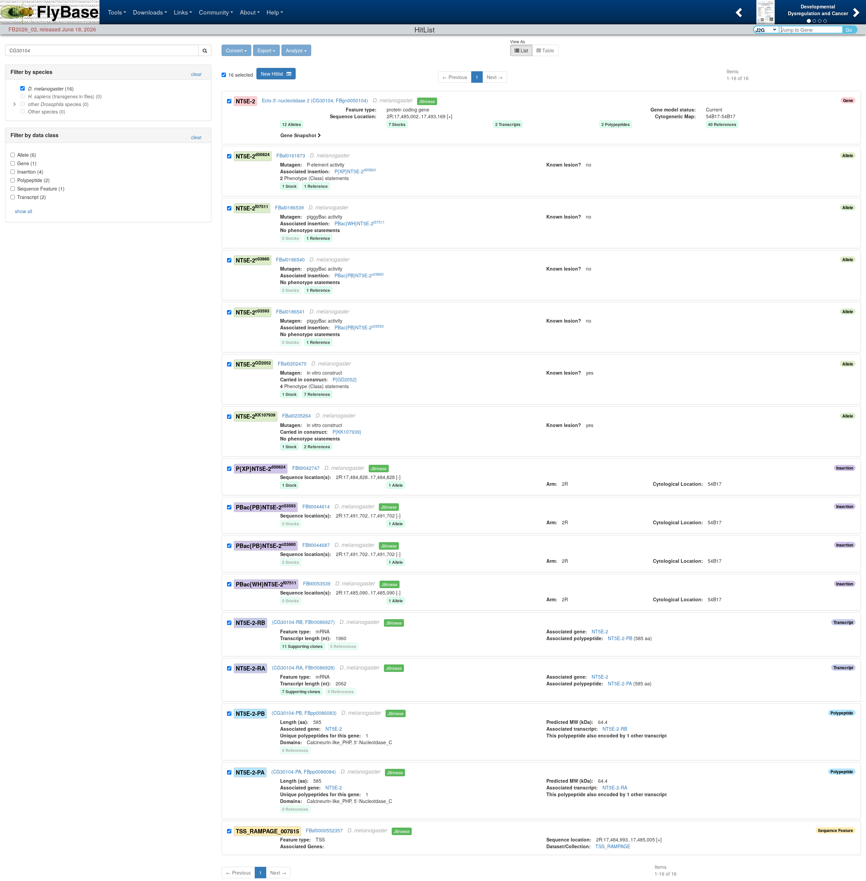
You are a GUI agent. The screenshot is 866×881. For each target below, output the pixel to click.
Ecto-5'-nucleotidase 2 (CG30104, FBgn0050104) (315, 100)
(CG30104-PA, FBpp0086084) (303, 771)
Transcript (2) (31, 197)
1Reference (316, 186)
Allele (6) (26, 154)
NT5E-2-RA (250, 668)
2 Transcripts (508, 124)
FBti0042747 (306, 467)
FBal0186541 (290, 311)
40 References (722, 124)
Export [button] (264, 50)
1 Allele (396, 485)
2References (317, 447)
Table (547, 50)
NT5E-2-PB (250, 713)
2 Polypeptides (615, 124)
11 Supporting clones (302, 646)
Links (181, 12)
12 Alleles (291, 124)
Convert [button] (234, 50)
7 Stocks (397, 124)
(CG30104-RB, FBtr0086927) (303, 622)
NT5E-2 (245, 101)
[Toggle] (14, 104)
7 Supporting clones (301, 691)
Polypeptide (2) (33, 180)
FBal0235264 (296, 415)
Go (849, 29)
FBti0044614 (316, 506)
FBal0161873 (290, 155)
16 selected (240, 74)
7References (317, 394)
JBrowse (427, 101)
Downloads (148, 12)
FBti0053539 (317, 583)
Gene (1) (27, 163)
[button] (738, 10)
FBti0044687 (316, 545)
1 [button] (477, 77)
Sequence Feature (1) (41, 188)
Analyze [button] (294, 50)
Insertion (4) (30, 171)
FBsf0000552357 (324, 830)
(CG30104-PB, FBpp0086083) (304, 712)
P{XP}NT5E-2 (261, 468)
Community (214, 12)
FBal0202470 (292, 363)
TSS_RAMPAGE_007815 (267, 831)
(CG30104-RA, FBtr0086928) (303, 667)
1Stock (289, 186)
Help (273, 12)
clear (196, 74)
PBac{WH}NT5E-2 (266, 584)
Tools (115, 12)
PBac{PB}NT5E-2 (266, 507)
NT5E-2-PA (250, 772)
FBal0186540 (290, 259)
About (248, 12)
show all (23, 211)
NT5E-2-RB (250, 623)
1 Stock (289, 485)
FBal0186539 (289, 207)
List (523, 50)
